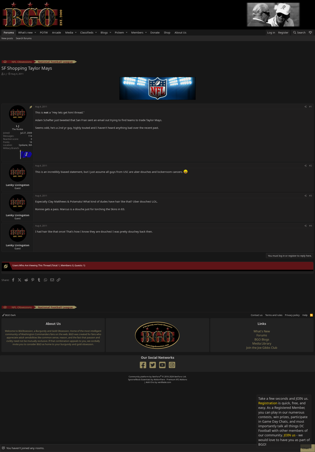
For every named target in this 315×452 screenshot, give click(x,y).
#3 (310, 195)
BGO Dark (10, 315)
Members (137, 32)
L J (5, 73)
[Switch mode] (310, 33)
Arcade (56, 32)
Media (69, 32)
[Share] (305, 107)
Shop (167, 32)
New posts (7, 38)
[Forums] (5, 62)
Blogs (104, 32)
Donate (155, 32)
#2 (310, 165)
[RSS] (311, 315)
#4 (310, 225)
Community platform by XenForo (157, 376)
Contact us (256, 315)
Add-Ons (150, 382)
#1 (310, 106)
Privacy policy (292, 315)
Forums (9, 32)
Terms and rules (273, 315)
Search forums (24, 38)
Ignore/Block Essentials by (157, 379)
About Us (180, 32)
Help (305, 315)
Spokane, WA (25, 145)
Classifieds (86, 32)
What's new (25, 32)
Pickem (119, 32)
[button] (35, 33)
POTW (44, 32)
